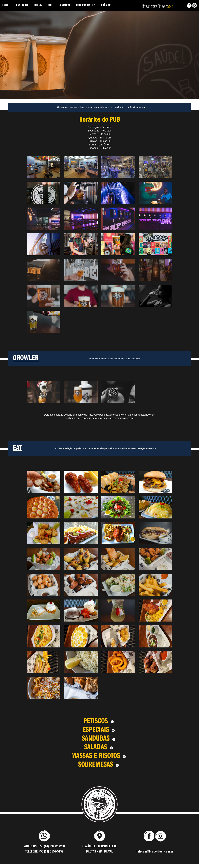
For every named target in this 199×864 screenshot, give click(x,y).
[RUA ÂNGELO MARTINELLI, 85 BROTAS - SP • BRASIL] (99, 840)
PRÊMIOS (106, 5)
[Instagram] (194, 5)
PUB (50, 5)
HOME (5, 5)
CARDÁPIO (64, 5)
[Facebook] (189, 5)
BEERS (38, 5)
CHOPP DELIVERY (85, 5)
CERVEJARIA (21, 5)
